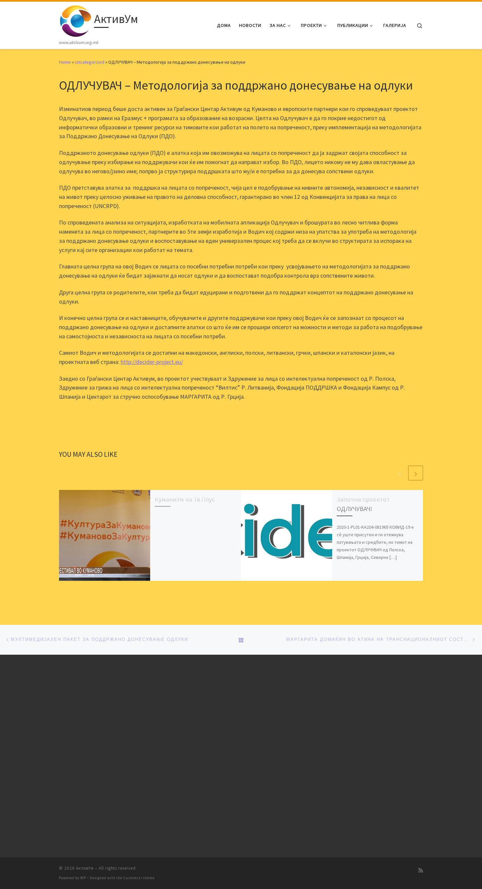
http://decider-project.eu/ (152, 362)
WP (83, 878)
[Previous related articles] (399, 473)
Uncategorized (89, 62)
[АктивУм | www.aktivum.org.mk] (75, 20)
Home (65, 62)
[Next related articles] (415, 473)
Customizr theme (138, 878)
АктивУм (85, 868)
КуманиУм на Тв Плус (185, 499)
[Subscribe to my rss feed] (420, 870)
